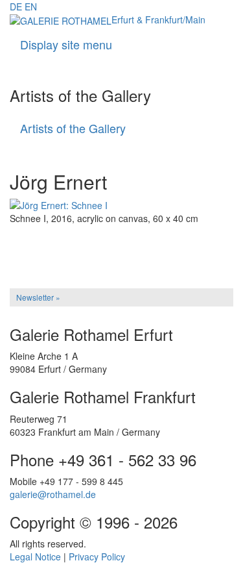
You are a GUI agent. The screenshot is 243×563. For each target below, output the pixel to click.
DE (16, 6)
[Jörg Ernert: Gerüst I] (121, 251)
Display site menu (66, 44)
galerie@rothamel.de (53, 494)
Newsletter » (38, 297)
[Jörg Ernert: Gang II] (121, 242)
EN (31, 6)
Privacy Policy (97, 556)
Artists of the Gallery (73, 127)
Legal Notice (35, 556)
